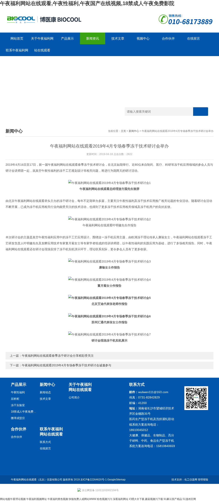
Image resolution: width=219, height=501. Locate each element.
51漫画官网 (189, 499)
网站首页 (16, 38)
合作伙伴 (168, 38)
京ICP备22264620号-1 (93, 479)
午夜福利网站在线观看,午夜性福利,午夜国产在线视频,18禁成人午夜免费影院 (87, 3)
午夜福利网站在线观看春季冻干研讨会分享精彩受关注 (58, 355)
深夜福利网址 (120, 499)
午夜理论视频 (18, 499)
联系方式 (45, 442)
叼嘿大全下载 (136, 499)
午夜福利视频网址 (36, 499)
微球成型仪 (18, 418)
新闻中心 (134, 131)
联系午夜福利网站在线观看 (17, 52)
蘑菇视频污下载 (154, 499)
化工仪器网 (190, 479)
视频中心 (143, 38)
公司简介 (74, 397)
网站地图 (5, 499)
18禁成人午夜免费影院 (24, 411)
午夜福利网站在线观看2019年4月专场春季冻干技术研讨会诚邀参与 (66, 365)
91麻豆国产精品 (173, 499)
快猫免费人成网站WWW (82, 499)
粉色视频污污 (104, 499)
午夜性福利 (18, 392)
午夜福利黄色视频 (57, 499)
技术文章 (117, 38)
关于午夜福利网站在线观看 (42, 40)
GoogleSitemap (116, 479)
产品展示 (67, 38)
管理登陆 (203, 479)
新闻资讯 (92, 38)
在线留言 (193, 38)
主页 (123, 131)
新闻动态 (45, 392)
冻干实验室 (18, 405)
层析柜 (15, 398)
